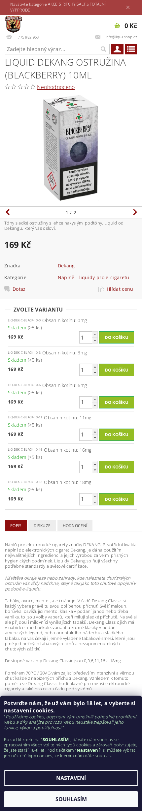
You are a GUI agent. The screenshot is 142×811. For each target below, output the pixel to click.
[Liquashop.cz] (13, 23)
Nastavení (71, 778)
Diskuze (42, 525)
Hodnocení (75, 525)
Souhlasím (71, 799)
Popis (16, 525)
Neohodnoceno (56, 87)
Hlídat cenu (120, 289)
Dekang (66, 265)
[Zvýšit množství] (95, 334)
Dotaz (19, 289)
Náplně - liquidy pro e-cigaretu (93, 277)
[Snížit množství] (95, 340)
